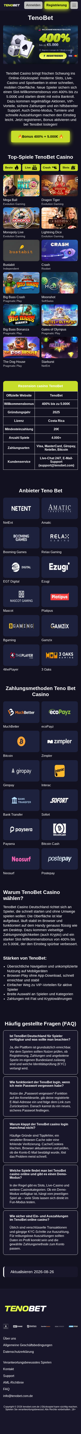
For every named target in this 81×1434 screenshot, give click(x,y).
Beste (9, 167)
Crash (47, 167)
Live (28, 167)
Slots (66, 167)
